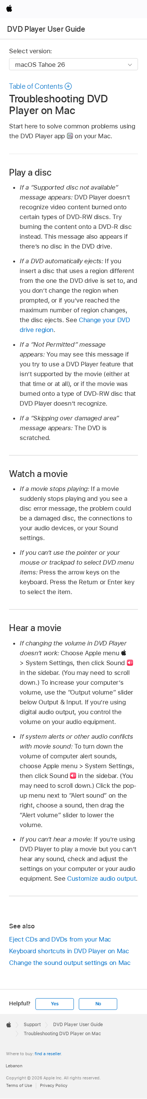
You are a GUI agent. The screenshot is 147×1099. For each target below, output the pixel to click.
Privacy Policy (53, 1085)
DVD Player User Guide (46, 29)
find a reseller (48, 1053)
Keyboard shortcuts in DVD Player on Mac (69, 951)
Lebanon (14, 1065)
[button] (40, 86)
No (98, 1003)
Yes (54, 1003)
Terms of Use (19, 1085)
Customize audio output (101, 878)
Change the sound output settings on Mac (69, 962)
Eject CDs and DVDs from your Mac (60, 939)
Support (32, 1024)
